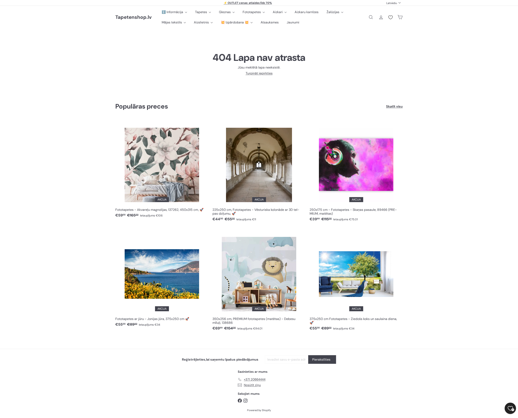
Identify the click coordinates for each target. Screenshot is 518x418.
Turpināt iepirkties (259, 73)
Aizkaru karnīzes (306, 12)
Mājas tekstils (172, 22)
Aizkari (278, 12)
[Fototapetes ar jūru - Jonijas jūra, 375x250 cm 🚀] (161, 279)
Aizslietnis (202, 22)
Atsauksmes (270, 22)
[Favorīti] (390, 17)
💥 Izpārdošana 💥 (235, 22)
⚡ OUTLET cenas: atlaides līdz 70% (248, 3)
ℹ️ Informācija (173, 12)
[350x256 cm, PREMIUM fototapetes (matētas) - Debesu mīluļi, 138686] (259, 281)
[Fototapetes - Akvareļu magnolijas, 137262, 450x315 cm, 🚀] (161, 170)
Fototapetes (252, 12)
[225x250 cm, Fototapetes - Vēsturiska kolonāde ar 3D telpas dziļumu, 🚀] (259, 172)
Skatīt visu (394, 106)
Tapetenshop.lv (133, 17)
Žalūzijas (333, 12)
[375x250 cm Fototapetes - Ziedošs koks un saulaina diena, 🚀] (356, 281)
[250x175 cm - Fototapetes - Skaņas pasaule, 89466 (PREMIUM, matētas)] (356, 172)
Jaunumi (293, 22)
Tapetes (201, 12)
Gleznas (225, 12)
